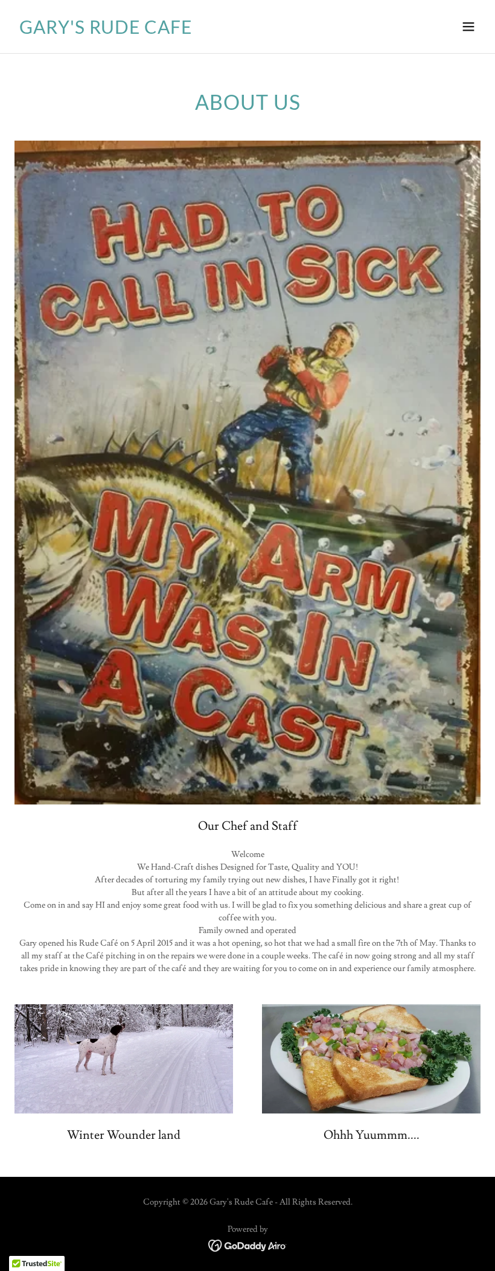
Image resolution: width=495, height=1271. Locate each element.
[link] (105, 31)
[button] (468, 26)
